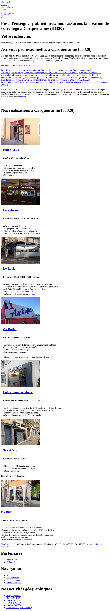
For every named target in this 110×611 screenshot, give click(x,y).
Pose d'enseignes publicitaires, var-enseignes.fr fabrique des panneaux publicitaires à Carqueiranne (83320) (46, 70)
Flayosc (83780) (13, 600)
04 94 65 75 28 (7, 14)
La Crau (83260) (13, 605)
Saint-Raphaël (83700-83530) (19, 607)
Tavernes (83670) (13, 603)
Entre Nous (11, 149)
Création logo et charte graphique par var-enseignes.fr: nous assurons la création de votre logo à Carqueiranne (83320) (51, 72)
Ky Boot (6, 511)
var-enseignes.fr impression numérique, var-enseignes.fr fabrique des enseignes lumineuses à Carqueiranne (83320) (49, 75)
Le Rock (9, 268)
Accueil (9, 575)
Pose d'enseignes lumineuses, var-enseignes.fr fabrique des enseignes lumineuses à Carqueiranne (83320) (45, 80)
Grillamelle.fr (12, 562)
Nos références (12, 578)
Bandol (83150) (13, 598)
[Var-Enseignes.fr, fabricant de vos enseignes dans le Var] (5, 2)
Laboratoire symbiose (18, 392)
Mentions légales (13, 582)
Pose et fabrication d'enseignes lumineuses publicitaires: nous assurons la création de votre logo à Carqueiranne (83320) (51, 77)
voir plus (31, 294)
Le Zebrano (11, 210)
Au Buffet (9, 329)
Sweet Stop (10, 450)
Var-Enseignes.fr (8, 544)
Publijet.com (11, 560)
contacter (22, 97)
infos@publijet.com (95, 544)
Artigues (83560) (13, 595)
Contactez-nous (13, 580)
